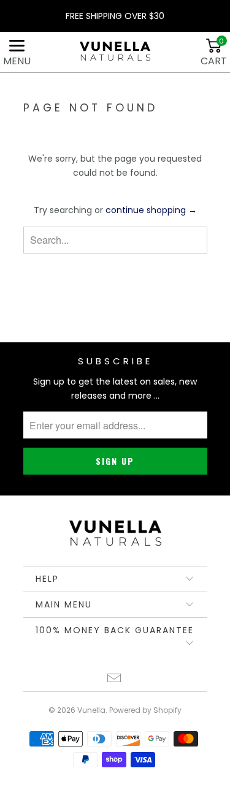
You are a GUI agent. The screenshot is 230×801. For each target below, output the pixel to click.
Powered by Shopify (145, 710)
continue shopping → (151, 210)
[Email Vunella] (114, 679)
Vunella (91, 710)
